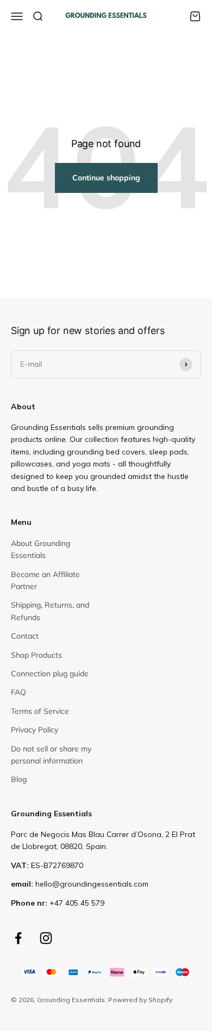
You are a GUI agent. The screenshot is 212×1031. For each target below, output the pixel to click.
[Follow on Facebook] (18, 938)
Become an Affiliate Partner (45, 580)
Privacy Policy (34, 730)
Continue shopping (106, 178)
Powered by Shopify (140, 1000)
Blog (19, 779)
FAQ (18, 692)
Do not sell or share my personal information (51, 755)
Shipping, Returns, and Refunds (50, 611)
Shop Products (36, 655)
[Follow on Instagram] (46, 938)
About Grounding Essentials (40, 549)
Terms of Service (40, 711)
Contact (25, 636)
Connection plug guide (50, 673)
